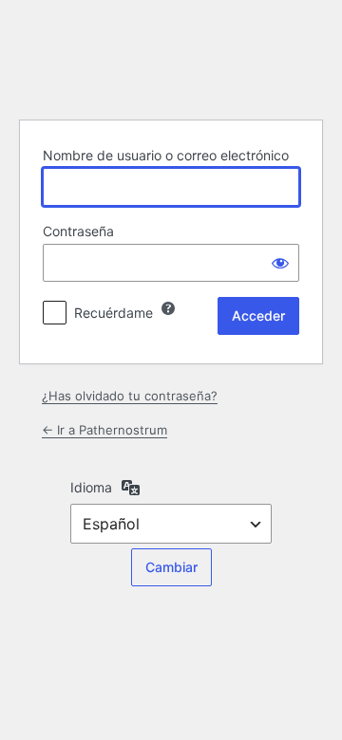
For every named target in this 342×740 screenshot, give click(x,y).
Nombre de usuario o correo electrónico (166, 155)
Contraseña (78, 231)
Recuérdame (113, 313)
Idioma (91, 487)
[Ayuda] (168, 308)
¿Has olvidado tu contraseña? (130, 395)
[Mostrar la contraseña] (280, 263)
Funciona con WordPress (171, 57)
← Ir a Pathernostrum (104, 429)
